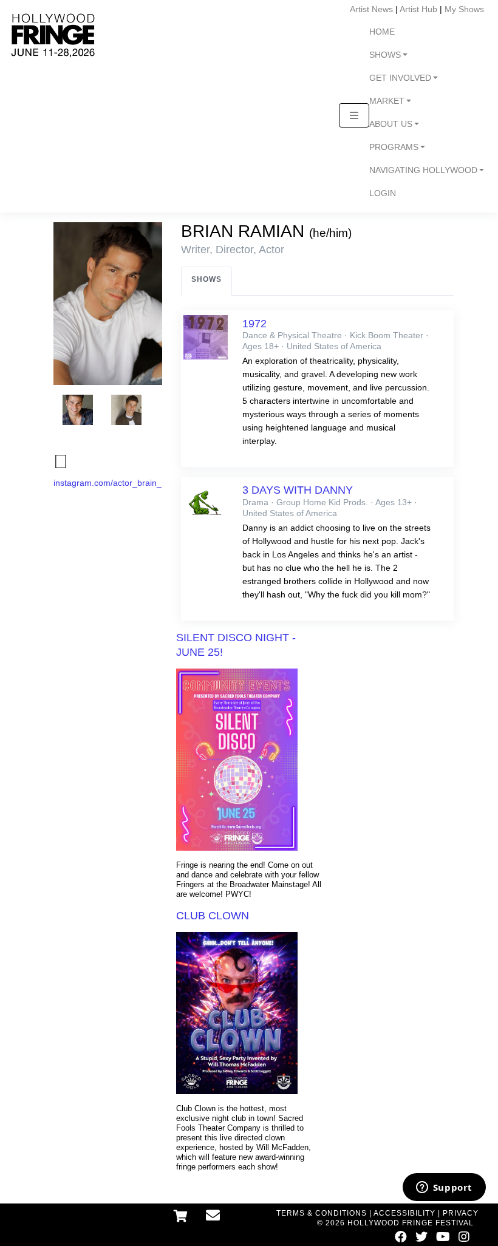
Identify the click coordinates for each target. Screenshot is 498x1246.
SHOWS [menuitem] (385, 55)
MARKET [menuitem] (386, 101)
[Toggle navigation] (354, 115)
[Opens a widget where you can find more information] (444, 1188)
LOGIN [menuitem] (382, 193)
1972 (254, 324)
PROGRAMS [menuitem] (393, 147)
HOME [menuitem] (382, 31)
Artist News (371, 9)
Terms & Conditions (321, 1213)
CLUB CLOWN (212, 916)
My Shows (464, 9)
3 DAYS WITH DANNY (297, 490)
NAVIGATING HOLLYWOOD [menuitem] (423, 170)
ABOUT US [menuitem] (390, 124)
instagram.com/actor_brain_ (107, 483)
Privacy (461, 1213)
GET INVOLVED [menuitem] (400, 78)
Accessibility (404, 1213)
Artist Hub (418, 9)
